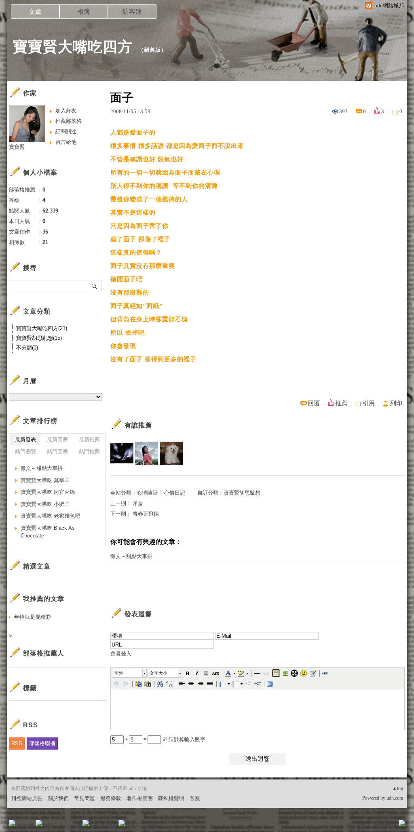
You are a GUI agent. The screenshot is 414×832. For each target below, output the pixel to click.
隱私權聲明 (171, 798)
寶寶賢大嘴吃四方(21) (41, 328)
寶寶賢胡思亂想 (242, 493)
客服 (195, 798)
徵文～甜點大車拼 (131, 556)
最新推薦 (89, 439)
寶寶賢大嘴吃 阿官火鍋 (48, 492)
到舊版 (152, 50)
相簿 (83, 11)
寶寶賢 (17, 147)
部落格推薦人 (43, 653)
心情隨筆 (147, 493)
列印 (396, 403)
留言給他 (65, 142)
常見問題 (84, 798)
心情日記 (174, 493)
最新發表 (25, 439)
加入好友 (65, 110)
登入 (351, 826)
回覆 (314, 403)
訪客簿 (132, 11)
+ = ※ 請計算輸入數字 (164, 739)
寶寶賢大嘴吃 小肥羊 (45, 504)
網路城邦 (385, 826)
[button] (130, 673)
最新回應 (57, 439)
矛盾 (138, 503)
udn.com (395, 798)
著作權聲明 (140, 798)
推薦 (341, 403)
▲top (397, 788)
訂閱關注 (65, 131)
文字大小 (158, 673)
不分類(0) (27, 348)
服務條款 (110, 798)
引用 (369, 403)
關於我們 (58, 798)
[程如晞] (146, 453)
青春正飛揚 (146, 514)
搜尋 (95, 285)
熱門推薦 (89, 452)
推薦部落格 (68, 121)
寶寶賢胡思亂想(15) (39, 338)
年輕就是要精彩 (32, 617)
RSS (16, 743)
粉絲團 (25, 826)
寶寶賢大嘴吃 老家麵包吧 (50, 516)
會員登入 (120, 654)
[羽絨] (121, 453)
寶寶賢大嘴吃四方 (73, 46)
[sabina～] (171, 453)
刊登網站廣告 (26, 798)
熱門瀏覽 (25, 452)
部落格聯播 (42, 743)
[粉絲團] (12, 823)
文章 (35, 11)
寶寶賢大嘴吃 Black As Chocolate (48, 532)
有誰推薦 (138, 425)
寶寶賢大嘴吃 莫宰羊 (45, 480)
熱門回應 (57, 452)
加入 (365, 826)
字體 (118, 673)
